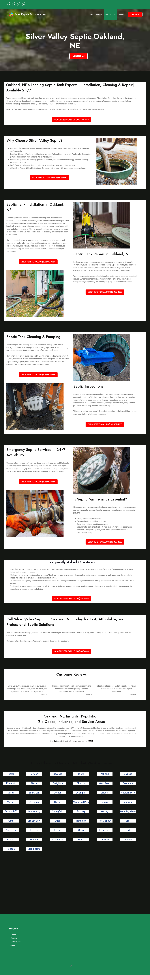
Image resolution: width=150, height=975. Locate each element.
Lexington (81, 792)
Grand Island (34, 848)
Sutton (57, 802)
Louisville (104, 839)
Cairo (81, 830)
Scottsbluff (11, 811)
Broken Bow (34, 820)
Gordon (57, 792)
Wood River (58, 839)
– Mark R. (43, 694)
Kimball (11, 839)
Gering (104, 811)
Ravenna (57, 774)
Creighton (58, 783)
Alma (10, 820)
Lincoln (104, 792)
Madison (128, 802)
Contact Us (135, 14)
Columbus (128, 783)
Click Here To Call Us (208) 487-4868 (71, 120)
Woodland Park (81, 802)
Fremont (10, 783)
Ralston (11, 848)
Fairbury (81, 811)
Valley (11, 792)
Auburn (128, 839)
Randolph (81, 820)
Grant (81, 839)
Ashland (105, 774)
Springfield (57, 811)
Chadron (81, 783)
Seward (104, 802)
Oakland (128, 774)
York (128, 830)
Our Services (110, 14)
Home (90, 14)
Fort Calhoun (104, 820)
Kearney (34, 830)
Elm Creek (34, 792)
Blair (128, 820)
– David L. (132, 694)
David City (11, 830)
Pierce (34, 783)
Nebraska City (128, 792)
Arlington (34, 802)
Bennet (57, 830)
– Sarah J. (88, 694)
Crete (81, 774)
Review (99, 14)
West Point (104, 783)
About (121, 14)
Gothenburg (34, 811)
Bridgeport (104, 830)
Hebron (11, 774)
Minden (34, 774)
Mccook (34, 839)
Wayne (10, 802)
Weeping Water (128, 811)
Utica (57, 820)
